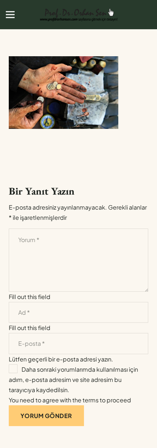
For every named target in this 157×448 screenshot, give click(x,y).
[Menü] (10, 14)
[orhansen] (78, 15)
